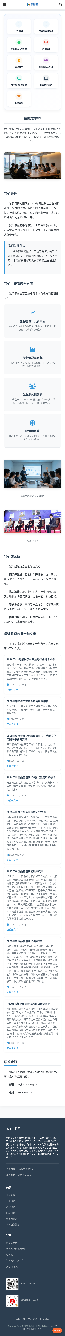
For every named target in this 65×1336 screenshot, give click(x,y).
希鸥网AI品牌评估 (15, 1260)
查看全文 (11, 689)
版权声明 (20, 1318)
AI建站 (9, 1254)
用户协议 (32, 1318)
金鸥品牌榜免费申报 (16, 1248)
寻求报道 (10, 1201)
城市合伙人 (12, 1218)
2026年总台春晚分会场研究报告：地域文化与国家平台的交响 (31, 737)
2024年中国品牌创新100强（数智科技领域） (32, 777)
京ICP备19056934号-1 (40, 1327)
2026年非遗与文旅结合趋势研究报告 (27, 701)
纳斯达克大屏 (13, 1242)
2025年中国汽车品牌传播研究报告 (26, 812)
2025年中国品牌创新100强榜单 (25, 941)
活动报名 (10, 1206)
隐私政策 (44, 1318)
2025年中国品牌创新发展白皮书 (25, 871)
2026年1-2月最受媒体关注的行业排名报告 (31, 659)
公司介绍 (10, 1195)
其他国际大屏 (13, 1266)
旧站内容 (10, 1212)
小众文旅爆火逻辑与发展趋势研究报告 (28, 1004)
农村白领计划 (13, 1224)
